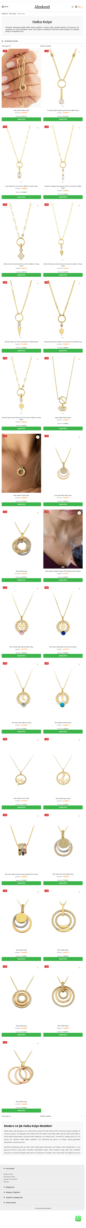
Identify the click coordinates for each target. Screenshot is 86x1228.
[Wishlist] (37, 52)
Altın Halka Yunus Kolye (21, 798)
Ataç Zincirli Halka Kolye (21, 110)
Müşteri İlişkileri (13, 1192)
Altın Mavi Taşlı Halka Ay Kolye (21, 723)
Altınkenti (5, 14)
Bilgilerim (10, 1187)
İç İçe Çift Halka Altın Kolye (63, 495)
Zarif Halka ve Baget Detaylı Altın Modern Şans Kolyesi (63, 571)
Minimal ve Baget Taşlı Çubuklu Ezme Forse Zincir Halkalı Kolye (63, 187)
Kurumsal (10, 1168)
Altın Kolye (12, 14)
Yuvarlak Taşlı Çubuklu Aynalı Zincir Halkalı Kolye (63, 110)
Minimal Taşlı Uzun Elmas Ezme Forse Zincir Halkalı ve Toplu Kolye (63, 265)
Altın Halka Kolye (21, 571)
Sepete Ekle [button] (21, 119)
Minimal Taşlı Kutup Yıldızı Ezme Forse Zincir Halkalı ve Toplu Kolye (21, 419)
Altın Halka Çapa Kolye (63, 798)
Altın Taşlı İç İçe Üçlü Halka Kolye (63, 874)
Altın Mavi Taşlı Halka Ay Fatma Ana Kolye (62, 647)
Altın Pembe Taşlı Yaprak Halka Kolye (21, 647)
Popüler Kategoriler (14, 1197)
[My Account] (76, 6)
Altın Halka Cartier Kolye (21, 495)
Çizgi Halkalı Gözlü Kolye (63, 418)
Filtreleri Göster (11, 41)
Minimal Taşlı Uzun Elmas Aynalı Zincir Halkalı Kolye (21, 342)
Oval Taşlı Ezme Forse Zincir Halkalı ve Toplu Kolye (21, 186)
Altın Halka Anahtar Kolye (63, 723)
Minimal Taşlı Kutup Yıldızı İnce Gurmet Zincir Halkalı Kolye (63, 342)
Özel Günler (11, 1202)
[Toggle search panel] (72, 7)
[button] (80, 6)
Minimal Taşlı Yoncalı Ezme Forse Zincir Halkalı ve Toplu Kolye (21, 265)
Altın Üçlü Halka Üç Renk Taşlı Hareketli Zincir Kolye (21, 874)
